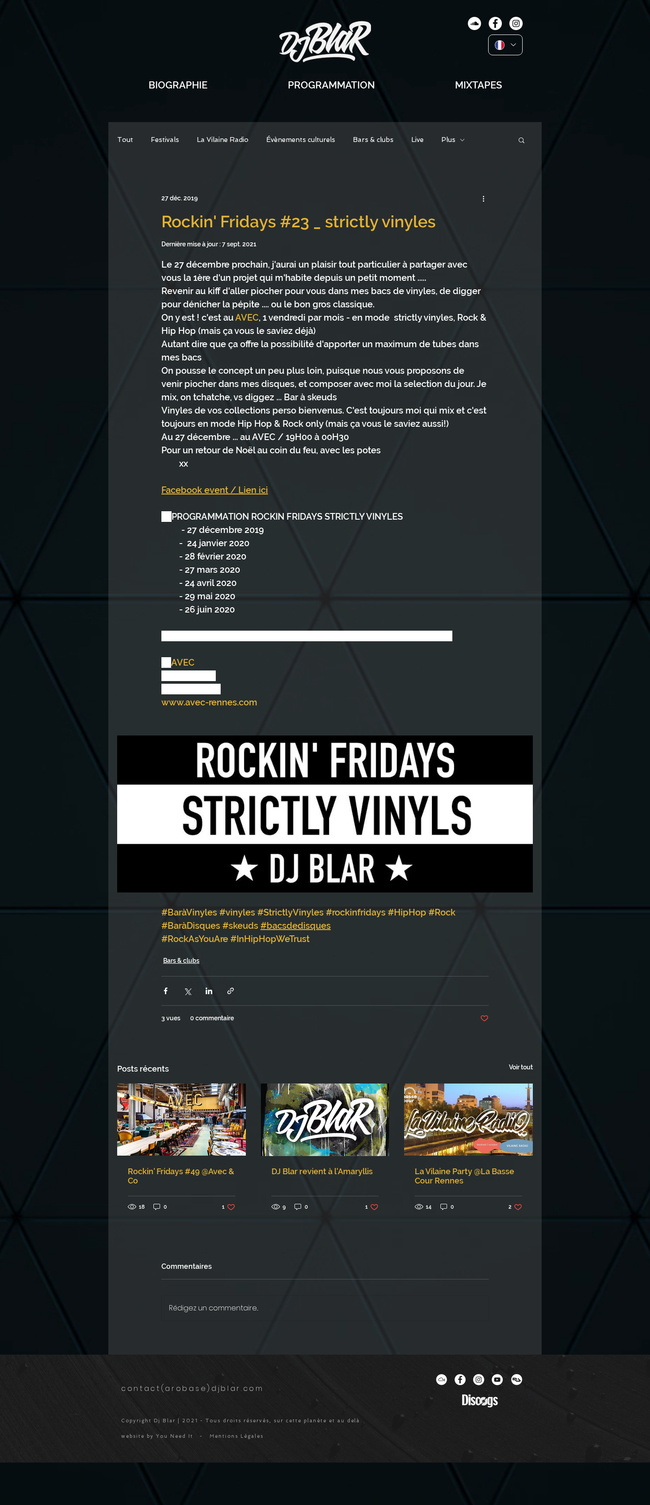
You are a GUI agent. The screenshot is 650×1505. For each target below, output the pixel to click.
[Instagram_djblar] (478, 1379)
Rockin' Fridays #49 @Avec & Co (181, 1176)
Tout (125, 140)
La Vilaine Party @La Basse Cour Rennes (464, 1176)
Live (417, 140)
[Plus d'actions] (483, 198)
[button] (521, 139)
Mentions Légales (237, 1436)
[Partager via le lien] (230, 991)
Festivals (165, 140)
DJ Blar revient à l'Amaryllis (322, 1171)
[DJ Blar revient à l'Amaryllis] (325, 1120)
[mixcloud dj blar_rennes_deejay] (441, 1379)
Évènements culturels (300, 140)
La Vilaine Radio (223, 140)
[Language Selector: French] (505, 44)
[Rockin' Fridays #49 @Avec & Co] (181, 1120)
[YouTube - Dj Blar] (497, 1379)
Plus (448, 140)
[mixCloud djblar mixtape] (474, 23)
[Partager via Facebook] (165, 991)
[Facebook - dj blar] (495, 23)
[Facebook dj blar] (460, 1379)
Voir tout (521, 1067)
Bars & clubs (373, 140)
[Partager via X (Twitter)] (187, 991)
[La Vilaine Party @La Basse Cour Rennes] (468, 1120)
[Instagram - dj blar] (516, 23)
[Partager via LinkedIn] (209, 991)
